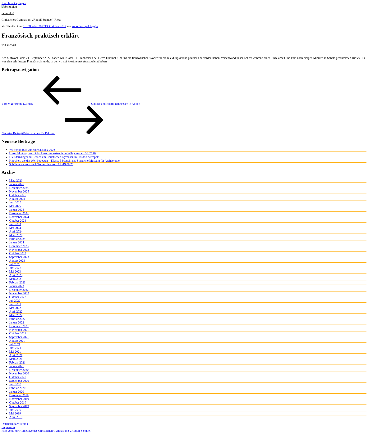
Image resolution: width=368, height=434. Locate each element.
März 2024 (15, 235)
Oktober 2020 (17, 377)
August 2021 (17, 340)
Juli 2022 (14, 300)
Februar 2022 (17, 318)
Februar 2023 (17, 282)
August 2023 (17, 260)
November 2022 (19, 293)
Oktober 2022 (17, 297)
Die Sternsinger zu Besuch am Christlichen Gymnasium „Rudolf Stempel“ (54, 157)
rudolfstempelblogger (85, 26)
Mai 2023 (15, 271)
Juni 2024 (15, 224)
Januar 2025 (16, 209)
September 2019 (19, 406)
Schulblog (8, 13)
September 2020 (19, 380)
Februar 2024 (17, 238)
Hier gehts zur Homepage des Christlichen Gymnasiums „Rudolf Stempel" (47, 430)
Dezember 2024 (19, 213)
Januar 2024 (16, 242)
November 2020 (19, 373)
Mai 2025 (15, 206)
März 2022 (15, 315)
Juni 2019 (15, 409)
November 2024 (19, 217)
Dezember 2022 (19, 289)
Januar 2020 (16, 391)
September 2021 (19, 337)
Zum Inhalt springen (14, 3)
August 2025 (17, 198)
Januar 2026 (16, 184)
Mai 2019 (15, 413)
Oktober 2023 (17, 253)
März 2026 (15, 180)
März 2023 (15, 278)
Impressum (8, 427)
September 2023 (19, 257)
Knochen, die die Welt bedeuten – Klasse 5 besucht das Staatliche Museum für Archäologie (64, 160)
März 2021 (15, 358)
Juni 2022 (15, 304)
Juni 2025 (15, 202)
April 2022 (15, 311)
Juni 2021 (15, 348)
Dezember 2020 (19, 369)
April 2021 (15, 355)
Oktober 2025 (17, 195)
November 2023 (19, 249)
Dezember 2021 (19, 326)
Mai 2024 (15, 227)
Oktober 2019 (17, 402)
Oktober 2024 (17, 220)
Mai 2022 (15, 308)
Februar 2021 (17, 362)
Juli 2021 (14, 344)
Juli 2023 (14, 264)
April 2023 (15, 275)
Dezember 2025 (19, 187)
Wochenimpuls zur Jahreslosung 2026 (32, 149)
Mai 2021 (15, 351)
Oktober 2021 (17, 333)
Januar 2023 (16, 286)
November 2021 (19, 329)
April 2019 (15, 417)
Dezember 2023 (19, 246)
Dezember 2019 (19, 395)
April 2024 (15, 231)
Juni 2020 (15, 384)
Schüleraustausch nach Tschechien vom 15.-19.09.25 (41, 164)
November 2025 (19, 191)
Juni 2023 (15, 267)
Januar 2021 (16, 366)
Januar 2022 (16, 322)
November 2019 (19, 398)
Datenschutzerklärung (15, 423)
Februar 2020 (17, 388)
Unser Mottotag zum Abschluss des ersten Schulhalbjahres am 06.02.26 (52, 153)
